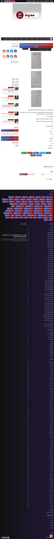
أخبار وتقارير (31, 204)
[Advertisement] (27, 29)
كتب (30, 217)
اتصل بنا (41, 1)
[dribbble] (9, 1)
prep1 (21, 217)
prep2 (16, 217)
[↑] (27, 536)
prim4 (7, 217)
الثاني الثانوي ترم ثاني (48, 213)
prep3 (12, 217)
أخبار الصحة (29, 199)
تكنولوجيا (6, 38)
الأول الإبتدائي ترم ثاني (13, 204)
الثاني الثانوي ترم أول (9, 210)
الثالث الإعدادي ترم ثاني (18, 208)
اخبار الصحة (22, 199)
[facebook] (4, 1)
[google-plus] (11, 1)
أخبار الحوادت (25, 197)
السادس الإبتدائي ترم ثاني (32, 215)
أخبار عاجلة (18, 201)
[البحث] (2, 1)
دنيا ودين (51, 41)
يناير (40, 375)
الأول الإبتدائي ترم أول (23, 204)
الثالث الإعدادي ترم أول (28, 208)
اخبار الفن (10, 199)
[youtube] (5, 537)
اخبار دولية (30, 201)
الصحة (24, 215)
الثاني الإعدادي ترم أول (28, 210)
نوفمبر (40, 379)
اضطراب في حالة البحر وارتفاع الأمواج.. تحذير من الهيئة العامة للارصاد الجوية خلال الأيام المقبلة (14, 235)
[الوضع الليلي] (51, 536)
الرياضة (50, 215)
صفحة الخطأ (34, 1)
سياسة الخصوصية (46, 1)
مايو (40, 368)
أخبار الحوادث (22, 38)
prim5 (50, 219)
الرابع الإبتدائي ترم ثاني (7, 213)
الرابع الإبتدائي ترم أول (17, 213)
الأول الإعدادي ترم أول (48, 206)
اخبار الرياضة (35, 199)
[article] (28, 161)
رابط (50, 517)
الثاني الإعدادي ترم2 (19, 210)
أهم (12, 215)
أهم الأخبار (41, 38)
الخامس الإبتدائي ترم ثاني (27, 213)
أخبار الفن (16, 38)
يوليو (40, 364)
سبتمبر (40, 383)
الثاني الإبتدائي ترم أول (47, 210)
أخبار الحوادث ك (49, 199)
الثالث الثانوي (10, 208)
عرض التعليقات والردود (23, 174)
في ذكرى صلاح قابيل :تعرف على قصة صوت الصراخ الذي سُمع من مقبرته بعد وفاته (8, 90)
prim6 (46, 219)
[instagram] (14, 1)
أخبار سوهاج (24, 201)
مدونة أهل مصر (42, 537)
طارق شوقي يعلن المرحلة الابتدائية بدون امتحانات (7, 114)
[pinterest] (12, 1)
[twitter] (6, 1)
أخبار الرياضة (27, 38)
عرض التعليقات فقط (31, 174)
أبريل (40, 370)
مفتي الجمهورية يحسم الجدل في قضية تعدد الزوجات (8, 98)
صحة (34, 217)
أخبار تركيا (42, 201)
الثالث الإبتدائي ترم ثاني (38, 208)
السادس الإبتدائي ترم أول (42, 215)
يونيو (40, 366)
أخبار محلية (37, 38)
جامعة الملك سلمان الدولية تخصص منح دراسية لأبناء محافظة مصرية (8, 105)
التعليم (13, 206)
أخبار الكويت (4, 199)
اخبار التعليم (31, 197)
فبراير (40, 373)
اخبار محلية (37, 204)
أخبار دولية (32, 38)
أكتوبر (40, 381)
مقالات (26, 217)
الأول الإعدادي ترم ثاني (38, 206)
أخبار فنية (49, 204)
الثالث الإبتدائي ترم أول (47, 208)
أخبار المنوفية (49, 201)
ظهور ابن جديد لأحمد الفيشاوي (8, 121)
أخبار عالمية (11, 201)
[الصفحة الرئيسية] (51, 38)
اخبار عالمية (5, 201)
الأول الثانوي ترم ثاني (20, 206)
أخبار (47, 197)
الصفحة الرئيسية (47, 50)
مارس (40, 372)
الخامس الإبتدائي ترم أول (38, 213)
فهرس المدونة (29, 1)
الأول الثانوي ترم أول (29, 206)
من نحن (38, 1)
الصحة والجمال (11, 38)
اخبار (43, 197)
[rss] (7, 1)
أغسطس (40, 362)
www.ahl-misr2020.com (23, 237)
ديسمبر (40, 377)
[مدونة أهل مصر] (27, 11)
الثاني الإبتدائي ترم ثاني (38, 210)
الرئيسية (51, 1)
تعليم (50, 217)
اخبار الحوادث (11, 197)
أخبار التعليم (47, 38)
